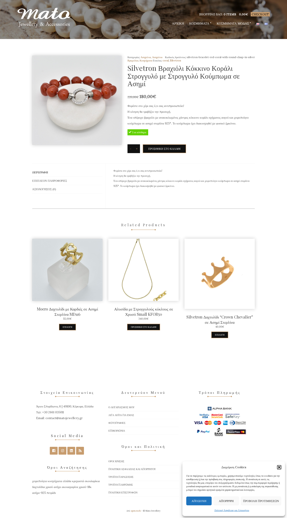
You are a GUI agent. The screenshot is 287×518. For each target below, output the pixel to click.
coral (166, 60)
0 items (230, 14)
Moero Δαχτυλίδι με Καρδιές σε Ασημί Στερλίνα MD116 (67, 311)
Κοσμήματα (146, 60)
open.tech (136, 510)
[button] (279, 467)
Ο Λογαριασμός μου (121, 407)
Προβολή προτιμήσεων (261, 501)
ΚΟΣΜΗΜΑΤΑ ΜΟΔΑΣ (233, 23)
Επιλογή (67, 327)
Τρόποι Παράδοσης (121, 477)
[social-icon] (54, 451)
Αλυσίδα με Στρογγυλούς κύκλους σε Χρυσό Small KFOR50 (143, 311)
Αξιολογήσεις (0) (44, 189)
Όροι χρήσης (116, 461)
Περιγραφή (40, 172)
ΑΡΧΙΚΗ (178, 23)
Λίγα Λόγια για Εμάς (121, 415)
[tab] (67, 172)
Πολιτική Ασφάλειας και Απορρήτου (231, 510)
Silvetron (175, 60)
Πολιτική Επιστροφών (122, 492)
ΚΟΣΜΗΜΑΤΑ (199, 23)
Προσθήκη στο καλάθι (164, 149)
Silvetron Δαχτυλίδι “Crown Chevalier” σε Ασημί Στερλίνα (219, 319)
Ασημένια (146, 57)
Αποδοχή (199, 501)
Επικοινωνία (116, 430)
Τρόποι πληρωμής (120, 484)
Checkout (260, 14)
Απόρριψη (226, 501)
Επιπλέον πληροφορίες (49, 181)
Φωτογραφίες (117, 423)
